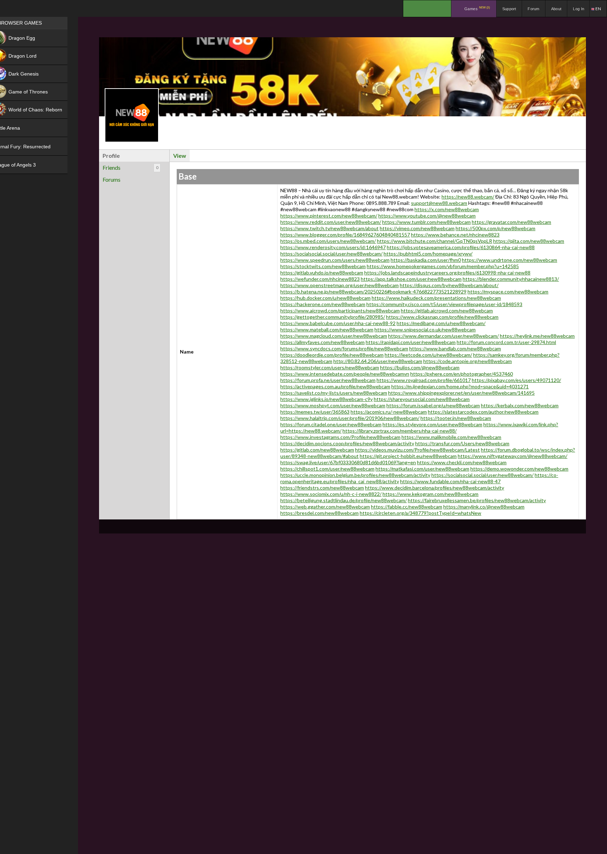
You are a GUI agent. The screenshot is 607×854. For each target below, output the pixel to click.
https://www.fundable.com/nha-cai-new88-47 (450, 481)
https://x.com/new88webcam (447, 209)
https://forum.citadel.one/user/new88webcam (330, 424)
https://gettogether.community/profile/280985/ (332, 317)
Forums (111, 179)
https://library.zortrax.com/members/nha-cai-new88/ (399, 431)
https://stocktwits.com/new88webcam (323, 266)
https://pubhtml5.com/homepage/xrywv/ (428, 254)
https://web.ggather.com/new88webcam (325, 507)
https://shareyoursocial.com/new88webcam (422, 399)
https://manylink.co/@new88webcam (483, 507)
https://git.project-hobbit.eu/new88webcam (408, 456)
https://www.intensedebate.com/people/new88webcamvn (344, 374)
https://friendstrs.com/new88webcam (322, 488)
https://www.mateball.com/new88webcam (326, 329)
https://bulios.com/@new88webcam (419, 367)
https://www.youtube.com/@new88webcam (427, 216)
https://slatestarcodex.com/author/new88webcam (483, 412)
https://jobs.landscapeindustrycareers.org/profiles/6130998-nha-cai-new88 (447, 273)
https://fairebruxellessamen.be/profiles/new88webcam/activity (477, 500)
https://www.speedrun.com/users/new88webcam (335, 260)
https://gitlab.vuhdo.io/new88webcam (321, 273)
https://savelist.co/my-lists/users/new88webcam (333, 393)
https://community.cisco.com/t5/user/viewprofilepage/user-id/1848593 (444, 304)
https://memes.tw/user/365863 (315, 412)
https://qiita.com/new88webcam (528, 241)
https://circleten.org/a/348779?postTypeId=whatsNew (420, 513)
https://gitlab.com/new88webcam (317, 450)
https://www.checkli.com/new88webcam (462, 462)
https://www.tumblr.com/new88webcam (426, 222)
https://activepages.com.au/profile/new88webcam (335, 386)
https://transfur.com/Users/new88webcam (462, 443)
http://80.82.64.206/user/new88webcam (377, 361)
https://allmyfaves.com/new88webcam (322, 342)
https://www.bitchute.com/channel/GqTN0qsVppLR (434, 241)
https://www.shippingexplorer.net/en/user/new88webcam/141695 (461, 393)
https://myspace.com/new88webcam (508, 292)
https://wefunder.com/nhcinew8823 (320, 279)
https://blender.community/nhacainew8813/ (511, 279)
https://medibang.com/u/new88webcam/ (441, 323)
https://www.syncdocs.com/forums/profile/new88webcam (344, 348)
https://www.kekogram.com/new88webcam (430, 494)
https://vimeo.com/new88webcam (417, 228)
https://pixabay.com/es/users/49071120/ (516, 380)
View (179, 155)
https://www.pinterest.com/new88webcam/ (328, 216)
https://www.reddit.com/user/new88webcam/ (330, 222)
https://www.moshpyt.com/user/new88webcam (332, 405)
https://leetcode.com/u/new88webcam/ (428, 355)
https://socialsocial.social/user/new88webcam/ (331, 254)
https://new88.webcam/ (468, 197)
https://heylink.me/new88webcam (537, 336)
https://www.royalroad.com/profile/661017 (424, 380)
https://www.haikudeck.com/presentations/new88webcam (436, 298)
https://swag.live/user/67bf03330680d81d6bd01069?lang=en (348, 462)
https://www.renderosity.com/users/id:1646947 (333, 247)
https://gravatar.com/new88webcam (511, 222)
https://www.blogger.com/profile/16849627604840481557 (345, 235)
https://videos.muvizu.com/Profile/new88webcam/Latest (417, 450)
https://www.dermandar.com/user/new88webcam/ (443, 336)
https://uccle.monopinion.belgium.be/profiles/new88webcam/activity (355, 475)
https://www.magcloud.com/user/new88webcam (333, 336)
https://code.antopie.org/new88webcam (467, 361)
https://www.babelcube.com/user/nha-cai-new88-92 (338, 323)
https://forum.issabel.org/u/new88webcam (433, 405)
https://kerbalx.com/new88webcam (520, 405)
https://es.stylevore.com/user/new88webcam (432, 424)
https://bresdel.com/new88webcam (319, 513)
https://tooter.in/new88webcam (455, 418)
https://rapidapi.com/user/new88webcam (411, 342)
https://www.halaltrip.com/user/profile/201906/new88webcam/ (349, 418)
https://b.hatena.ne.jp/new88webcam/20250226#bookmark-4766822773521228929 (373, 292)
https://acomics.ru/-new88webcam (389, 412)
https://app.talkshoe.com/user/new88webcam (411, 279)
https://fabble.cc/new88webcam (406, 507)
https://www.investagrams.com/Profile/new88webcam (340, 437)
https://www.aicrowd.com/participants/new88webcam (340, 310)
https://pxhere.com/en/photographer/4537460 (461, 374)
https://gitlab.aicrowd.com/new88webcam (447, 310)
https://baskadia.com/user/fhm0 (426, 260)
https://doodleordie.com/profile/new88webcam (332, 355)
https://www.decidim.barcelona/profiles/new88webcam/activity (434, 488)
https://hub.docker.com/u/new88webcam (325, 298)
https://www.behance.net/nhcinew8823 (455, 235)
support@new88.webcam (439, 203)
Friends (130, 167)
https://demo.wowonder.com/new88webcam (519, 469)
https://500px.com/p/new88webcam (495, 228)
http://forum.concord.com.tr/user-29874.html (506, 342)
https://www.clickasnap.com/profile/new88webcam (442, 317)
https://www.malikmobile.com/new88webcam (451, 437)
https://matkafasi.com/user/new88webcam (422, 469)
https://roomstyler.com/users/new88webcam (329, 367)
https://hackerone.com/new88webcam (322, 304)
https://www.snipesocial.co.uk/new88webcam (425, 329)
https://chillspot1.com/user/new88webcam (327, 469)
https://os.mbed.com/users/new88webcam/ (328, 241)
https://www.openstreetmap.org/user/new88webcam (339, 285)
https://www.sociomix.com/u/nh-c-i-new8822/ (330, 494)
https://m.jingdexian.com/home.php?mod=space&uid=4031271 (460, 386)
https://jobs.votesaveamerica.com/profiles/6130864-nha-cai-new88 (461, 247)
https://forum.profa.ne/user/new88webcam (328, 380)
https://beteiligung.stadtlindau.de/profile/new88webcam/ (343, 500)
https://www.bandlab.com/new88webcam (455, 348)
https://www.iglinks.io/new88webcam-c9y (326, 399)
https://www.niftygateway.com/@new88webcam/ (512, 456)
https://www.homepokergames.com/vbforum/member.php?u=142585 (443, 266)
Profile (111, 155)
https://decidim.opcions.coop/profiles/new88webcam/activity (347, 443)
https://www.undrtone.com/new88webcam (509, 260)
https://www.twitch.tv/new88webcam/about (329, 228)
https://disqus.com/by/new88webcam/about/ (449, 285)
